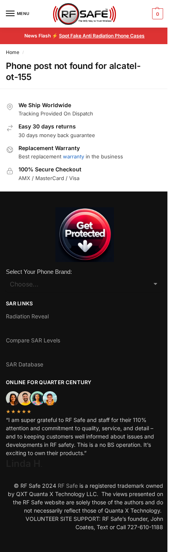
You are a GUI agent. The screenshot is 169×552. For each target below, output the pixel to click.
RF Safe (68, 485)
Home (12, 52)
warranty (73, 156)
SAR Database (24, 364)
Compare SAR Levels (33, 340)
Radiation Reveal (27, 316)
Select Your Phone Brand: (39, 271)
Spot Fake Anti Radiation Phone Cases (102, 36)
